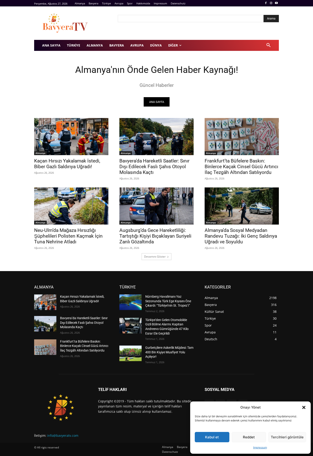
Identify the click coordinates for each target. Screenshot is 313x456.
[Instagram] (271, 3)
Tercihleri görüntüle (287, 437)
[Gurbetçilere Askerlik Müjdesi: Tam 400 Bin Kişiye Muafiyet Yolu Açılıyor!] (130, 353)
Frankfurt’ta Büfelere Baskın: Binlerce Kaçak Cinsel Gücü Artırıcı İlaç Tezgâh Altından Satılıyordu (241, 166)
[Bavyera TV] (72, 23)
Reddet (249, 437)
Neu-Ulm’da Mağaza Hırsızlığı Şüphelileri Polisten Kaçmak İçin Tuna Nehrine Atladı (68, 236)
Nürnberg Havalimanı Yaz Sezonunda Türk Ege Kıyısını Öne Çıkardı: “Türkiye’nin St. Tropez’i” (168, 301)
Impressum (260, 447)
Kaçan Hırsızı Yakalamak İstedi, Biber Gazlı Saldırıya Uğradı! (67, 163)
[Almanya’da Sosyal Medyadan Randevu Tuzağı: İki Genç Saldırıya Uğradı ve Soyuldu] (242, 206)
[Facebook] (266, 3)
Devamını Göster (155, 256)
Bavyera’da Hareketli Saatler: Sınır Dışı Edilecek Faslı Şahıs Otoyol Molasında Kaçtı (154, 166)
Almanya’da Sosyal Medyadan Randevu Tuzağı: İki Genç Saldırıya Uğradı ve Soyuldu (241, 236)
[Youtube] (276, 3)
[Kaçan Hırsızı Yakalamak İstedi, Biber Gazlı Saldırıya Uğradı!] (71, 136)
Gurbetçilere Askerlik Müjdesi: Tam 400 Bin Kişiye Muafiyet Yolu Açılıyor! (169, 352)
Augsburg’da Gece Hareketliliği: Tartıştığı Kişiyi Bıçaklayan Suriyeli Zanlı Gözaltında (155, 236)
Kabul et (212, 437)
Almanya (40, 153)
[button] (304, 407)
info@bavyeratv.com (62, 435)
